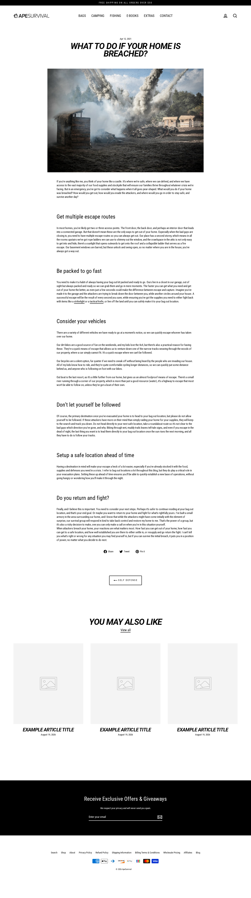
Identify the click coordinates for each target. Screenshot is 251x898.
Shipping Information (121, 852)
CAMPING (97, 16)
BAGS (82, 16)
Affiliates (188, 852)
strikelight (79, 301)
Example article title (48, 729)
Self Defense (127, 580)
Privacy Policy (85, 852)
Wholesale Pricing (171, 852)
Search (54, 852)
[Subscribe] (159, 817)
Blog (198, 852)
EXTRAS (149, 16)
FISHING (115, 16)
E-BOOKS (132, 16)
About (72, 852)
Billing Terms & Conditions (147, 852)
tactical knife (96, 301)
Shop (63, 852)
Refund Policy (102, 852)
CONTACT (166, 16)
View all (126, 630)
